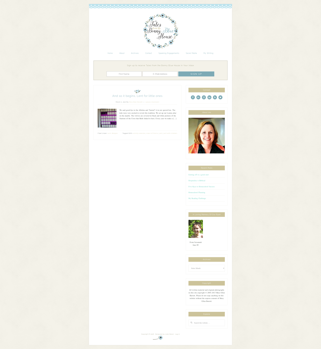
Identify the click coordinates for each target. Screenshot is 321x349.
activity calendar (139, 133)
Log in (177, 334)
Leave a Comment (152, 102)
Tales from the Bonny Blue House (160, 31)
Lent (109, 133)
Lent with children (170, 133)
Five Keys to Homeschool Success (201, 186)
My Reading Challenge (197, 198)
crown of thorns (152, 133)
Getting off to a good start (198, 174)
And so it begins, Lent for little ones (137, 95)
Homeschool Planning (196, 192)
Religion (115, 133)
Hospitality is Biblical (196, 180)
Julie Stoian (169, 334)
